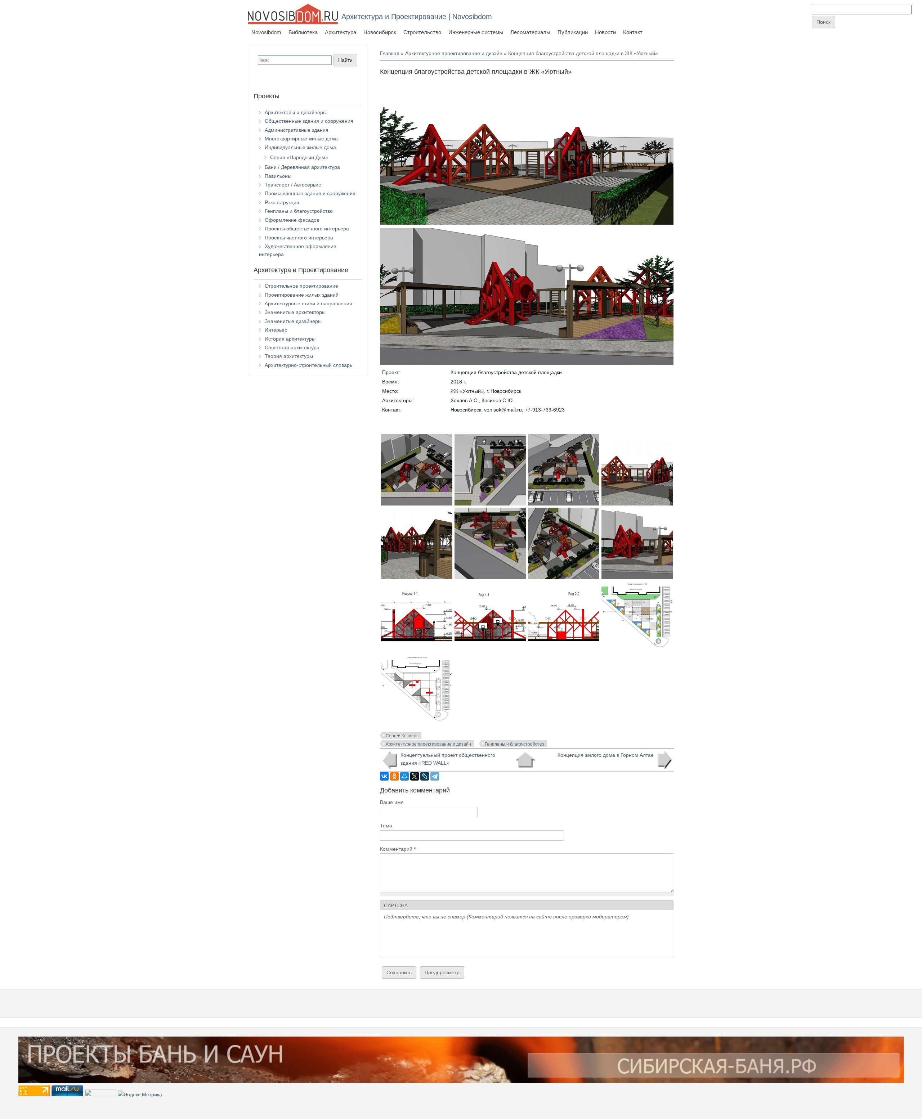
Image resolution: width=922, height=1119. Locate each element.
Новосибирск (379, 32)
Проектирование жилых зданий (302, 295)
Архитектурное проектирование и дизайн (453, 53)
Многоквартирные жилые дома (301, 138)
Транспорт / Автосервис (293, 185)
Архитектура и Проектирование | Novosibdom (416, 17)
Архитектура (340, 32)
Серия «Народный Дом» (299, 157)
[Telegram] (434, 776)
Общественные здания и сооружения (309, 121)
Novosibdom (266, 32)
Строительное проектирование (301, 286)
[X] (414, 776)
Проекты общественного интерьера (307, 229)
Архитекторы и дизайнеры (296, 112)
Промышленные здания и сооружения (310, 193)
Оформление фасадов (292, 220)
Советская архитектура (292, 347)
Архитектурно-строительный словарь (308, 365)
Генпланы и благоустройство (514, 744)
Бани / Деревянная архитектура (302, 167)
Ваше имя (392, 802)
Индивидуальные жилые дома (300, 147)
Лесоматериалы (530, 32)
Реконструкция (282, 202)
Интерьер (276, 330)
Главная (389, 53)
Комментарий (398, 849)
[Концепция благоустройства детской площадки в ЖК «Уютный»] (637, 651)
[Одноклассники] (394, 776)
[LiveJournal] (424, 776)
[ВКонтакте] (384, 776)
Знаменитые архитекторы (295, 312)
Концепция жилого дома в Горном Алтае (606, 755)
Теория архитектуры (289, 356)
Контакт (633, 32)
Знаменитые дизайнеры (293, 321)
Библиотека (303, 32)
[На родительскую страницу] (525, 760)
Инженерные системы (475, 32)
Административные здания (296, 130)
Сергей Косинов (402, 735)
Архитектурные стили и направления (308, 303)
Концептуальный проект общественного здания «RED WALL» (447, 759)
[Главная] (293, 13)
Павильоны (278, 176)
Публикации (573, 32)
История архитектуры (290, 339)
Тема (386, 825)
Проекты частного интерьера (299, 238)
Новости (605, 32)
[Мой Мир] (404, 776)
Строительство (422, 32)
